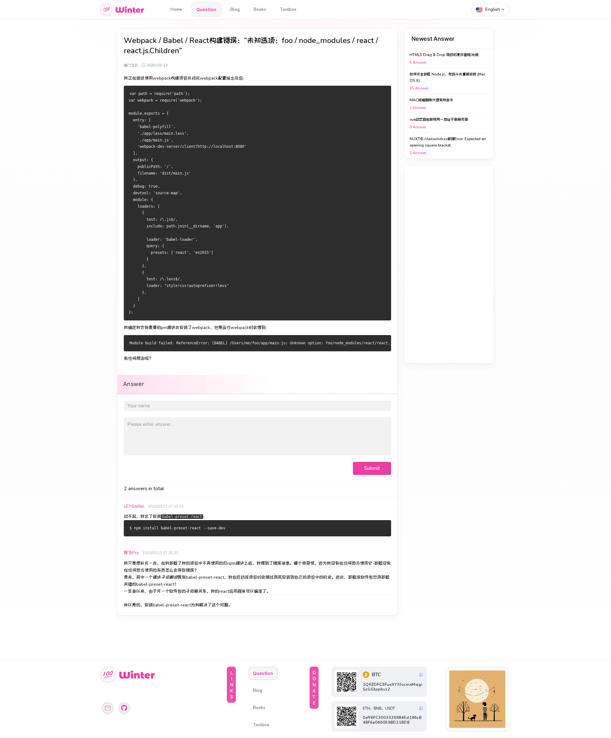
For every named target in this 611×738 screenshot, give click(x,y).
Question (206, 9)
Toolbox (288, 9)
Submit (372, 468)
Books (260, 9)
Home (176, 9)
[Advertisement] (449, 264)
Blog (235, 9)
